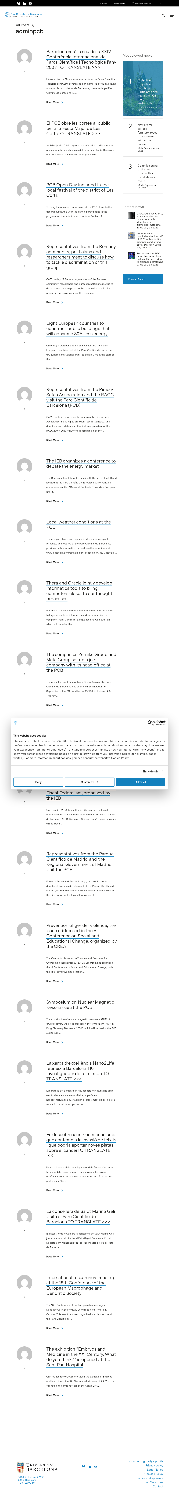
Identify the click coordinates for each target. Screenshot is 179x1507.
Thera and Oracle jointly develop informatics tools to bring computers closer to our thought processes (79, 590)
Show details (150, 771)
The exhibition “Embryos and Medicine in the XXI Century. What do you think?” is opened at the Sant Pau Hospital (81, 1356)
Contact (103, 3)
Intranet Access (143, 3)
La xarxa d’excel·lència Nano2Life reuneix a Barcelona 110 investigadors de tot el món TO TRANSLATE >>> (80, 1070)
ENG (159, 8)
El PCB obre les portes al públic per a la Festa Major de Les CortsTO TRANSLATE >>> (78, 128)
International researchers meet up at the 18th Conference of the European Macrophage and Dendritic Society (81, 1285)
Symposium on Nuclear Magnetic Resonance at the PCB (80, 1004)
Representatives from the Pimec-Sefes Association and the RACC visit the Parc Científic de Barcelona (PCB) (80, 397)
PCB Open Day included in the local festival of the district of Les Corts (80, 190)
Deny (38, 782)
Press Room (119, 3)
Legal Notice (155, 1469)
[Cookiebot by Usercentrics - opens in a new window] (150, 723)
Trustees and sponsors (148, 1478)
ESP (154, 8)
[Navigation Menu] (172, 15)
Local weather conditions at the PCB (78, 524)
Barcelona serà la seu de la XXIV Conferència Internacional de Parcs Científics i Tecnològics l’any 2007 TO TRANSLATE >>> (81, 59)
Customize (87, 782)
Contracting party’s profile (146, 1461)
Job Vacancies (154, 1482)
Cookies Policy (153, 1474)
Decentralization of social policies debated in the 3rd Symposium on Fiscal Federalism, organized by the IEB (81, 790)
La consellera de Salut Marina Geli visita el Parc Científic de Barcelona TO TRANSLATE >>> (80, 1216)
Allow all (140, 782)
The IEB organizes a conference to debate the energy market (81, 463)
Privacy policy (154, 1465)
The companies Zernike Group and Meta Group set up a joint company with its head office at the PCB (81, 662)
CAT (160, 3)
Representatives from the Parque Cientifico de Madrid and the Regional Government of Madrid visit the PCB (80, 861)
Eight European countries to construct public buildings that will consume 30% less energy (77, 328)
